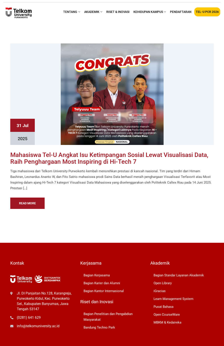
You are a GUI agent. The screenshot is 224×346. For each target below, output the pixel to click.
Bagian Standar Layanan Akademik (179, 275)
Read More (27, 203)
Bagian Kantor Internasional (104, 291)
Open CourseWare (167, 315)
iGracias (160, 291)
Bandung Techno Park (99, 327)
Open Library (163, 283)
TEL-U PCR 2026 (207, 12)
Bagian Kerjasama (97, 275)
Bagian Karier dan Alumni (102, 283)
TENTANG (70, 12)
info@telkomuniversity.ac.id (38, 326)
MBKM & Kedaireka (167, 322)
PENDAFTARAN (180, 12)
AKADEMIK (91, 12)
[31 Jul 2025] (112, 94)
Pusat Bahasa (163, 307)
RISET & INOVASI (118, 12)
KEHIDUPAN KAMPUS (148, 12)
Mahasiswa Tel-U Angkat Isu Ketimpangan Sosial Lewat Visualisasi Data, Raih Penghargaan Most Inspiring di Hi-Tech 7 (109, 158)
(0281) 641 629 (29, 317)
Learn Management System (173, 299)
